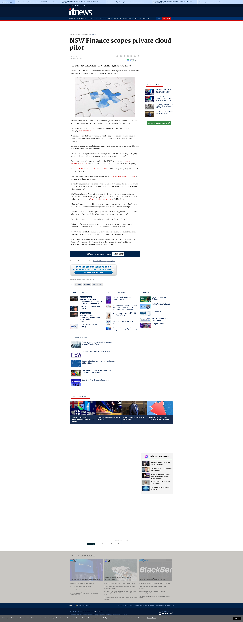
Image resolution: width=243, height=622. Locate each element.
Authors (142, 605)
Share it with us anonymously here (104, 261)
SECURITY (91, 18)
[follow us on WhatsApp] (81, 5)
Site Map (169, 605)
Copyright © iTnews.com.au (77, 279)
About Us (125, 605)
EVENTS (144, 18)
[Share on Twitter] (121, 56)
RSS (173, 605)
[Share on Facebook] (124, 56)
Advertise (152, 605)
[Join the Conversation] (117, 56)
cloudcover (78, 284)
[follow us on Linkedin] (69, 5)
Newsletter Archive (161, 605)
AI (96, 18)
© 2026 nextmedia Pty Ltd (83, 605)
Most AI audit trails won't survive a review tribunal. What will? (111, 544)
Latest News (7, 2)
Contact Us (120, 605)
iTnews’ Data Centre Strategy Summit (94, 168)
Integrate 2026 (158, 324)
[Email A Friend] (135, 56)
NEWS (71, 18)
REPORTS (116, 18)
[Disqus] (104, 450)
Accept (237, 618)
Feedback (147, 605)
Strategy (92, 35)
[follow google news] (78, 5)
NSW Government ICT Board (124, 176)
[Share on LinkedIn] (128, 56)
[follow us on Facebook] (75, 5)
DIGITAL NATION (104, 18)
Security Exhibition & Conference (160, 320)
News (78, 35)
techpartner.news (88, 612)
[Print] (138, 56)
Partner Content (80, 292)
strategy (99, 284)
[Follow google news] (132, 60)
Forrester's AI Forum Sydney (160, 298)
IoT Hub (107, 612)
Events (145, 292)
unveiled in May (84, 131)
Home (72, 35)
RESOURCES (127, 18)
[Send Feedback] (131, 56)
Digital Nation (99, 612)
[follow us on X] (72, 5)
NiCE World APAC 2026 (161, 304)
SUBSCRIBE (166, 18)
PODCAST (138, 18)
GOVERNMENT (81, 18)
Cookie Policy (151, 618)
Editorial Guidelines (134, 605)
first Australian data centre (100, 199)
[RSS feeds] (84, 5)
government (87, 284)
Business (85, 35)
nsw (94, 284)
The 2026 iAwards (159, 312)
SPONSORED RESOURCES (118, 292)
